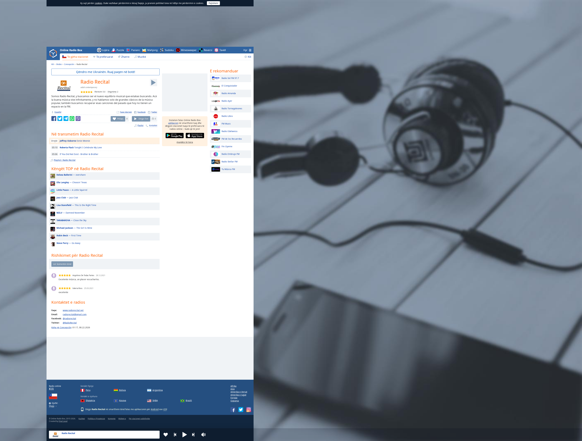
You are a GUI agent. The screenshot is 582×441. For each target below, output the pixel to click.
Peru (88, 390)
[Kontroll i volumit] (203, 434)
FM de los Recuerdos (232, 138)
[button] (184, 434)
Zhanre (125, 56)
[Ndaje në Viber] (78, 118)
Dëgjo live (143, 118)
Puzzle (120, 50)
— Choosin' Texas (72, 182)
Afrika (233, 386)
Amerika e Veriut (239, 391)
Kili (249, 56)
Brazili (189, 400)
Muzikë (142, 56)
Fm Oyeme (227, 146)
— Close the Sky (71, 220)
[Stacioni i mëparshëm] (175, 434)
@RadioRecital (70, 322)
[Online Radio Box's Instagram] (248, 409)
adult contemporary (88, 87)
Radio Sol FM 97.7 (230, 77)
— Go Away (68, 243)
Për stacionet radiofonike (139, 418)
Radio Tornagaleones (232, 108)
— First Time (69, 235)
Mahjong (152, 50)
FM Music (226, 123)
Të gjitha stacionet (77, 56)
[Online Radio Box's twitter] (240, 409)
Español (58, 112)
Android (155, 409)
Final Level (63, 421)
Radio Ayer (227, 100)
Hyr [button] (245, 50)
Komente (111, 418)
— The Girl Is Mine (74, 227)
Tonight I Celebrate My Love (81, 147)
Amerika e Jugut (238, 394)
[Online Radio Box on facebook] (233, 409)
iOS (165, 409)
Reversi (208, 50)
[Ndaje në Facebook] (53, 118)
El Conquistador (229, 85)
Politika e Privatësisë (96, 418)
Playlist (140, 125)
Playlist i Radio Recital (64, 160)
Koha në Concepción (61, 327)
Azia (233, 388)
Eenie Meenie (75, 140)
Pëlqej (120, 118)
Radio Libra (227, 115)
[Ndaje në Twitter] (59, 118)
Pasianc (135, 50)
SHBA (155, 400)
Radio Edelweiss (229, 131)
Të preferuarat (104, 56)
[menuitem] (75, 56)
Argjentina (157, 390)
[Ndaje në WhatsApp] (72, 118)
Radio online (55, 388)
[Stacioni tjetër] (194, 434)
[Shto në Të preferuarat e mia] (165, 434)
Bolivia (122, 390)
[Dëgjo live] (153, 82)
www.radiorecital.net (73, 310)
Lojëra (105, 50)
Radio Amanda (229, 93)
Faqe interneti (126, 112)
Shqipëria (90, 400)
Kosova (122, 400)
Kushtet (82, 418)
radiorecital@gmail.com (75, 314)
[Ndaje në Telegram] (66, 118)
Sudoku (169, 50)
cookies (98, 3)
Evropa (234, 397)
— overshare (71, 174)
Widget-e (122, 418)
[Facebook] (140, 112)
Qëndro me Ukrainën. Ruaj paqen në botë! (105, 72)
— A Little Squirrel (72, 189)
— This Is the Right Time (76, 205)
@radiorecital (69, 318)
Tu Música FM (228, 169)
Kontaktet (153, 125)
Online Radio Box (71, 50)
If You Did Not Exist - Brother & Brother (79, 154)
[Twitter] (152, 112)
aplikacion (173, 123)
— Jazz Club (67, 197)
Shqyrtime (112, 91)
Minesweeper (189, 50)
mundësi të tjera (185, 142)
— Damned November (71, 212)
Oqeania (235, 400)
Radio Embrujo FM (230, 153)
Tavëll (222, 50)
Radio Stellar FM (229, 161)
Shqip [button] (51, 406)
